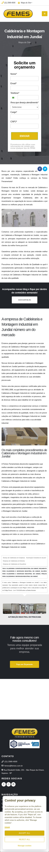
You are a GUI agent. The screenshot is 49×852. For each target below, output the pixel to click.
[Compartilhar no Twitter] (45, 169)
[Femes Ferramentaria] (24, 733)
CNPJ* (13, 121)
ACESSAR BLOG (24, 300)
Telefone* (14, 93)
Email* (13, 83)
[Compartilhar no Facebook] (40, 169)
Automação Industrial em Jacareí (36, 557)
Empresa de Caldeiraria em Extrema (14, 561)
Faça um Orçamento (24, 664)
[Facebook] (4, 784)
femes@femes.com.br (13, 766)
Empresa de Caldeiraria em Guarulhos (14, 564)
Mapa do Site (25, 3)
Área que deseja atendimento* (24, 102)
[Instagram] (8, 784)
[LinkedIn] (13, 784)
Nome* (13, 74)
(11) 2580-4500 (9, 3)
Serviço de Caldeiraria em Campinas (14, 557)
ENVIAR (24, 136)
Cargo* (13, 112)
